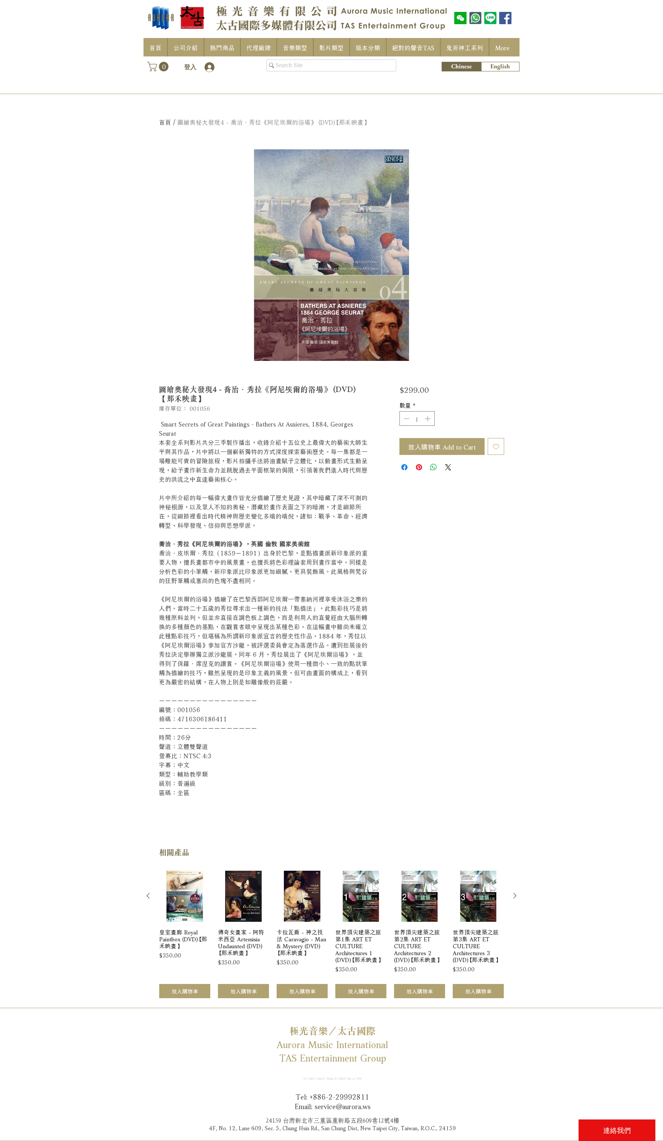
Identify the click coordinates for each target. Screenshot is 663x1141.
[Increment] (428, 419)
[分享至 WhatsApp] (433, 467)
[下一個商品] (515, 895)
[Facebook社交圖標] (505, 18)
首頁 (165, 121)
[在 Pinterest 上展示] (419, 467)
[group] (331, 934)
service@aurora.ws (343, 1105)
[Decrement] (406, 419)
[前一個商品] (148, 895)
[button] (159, 66)
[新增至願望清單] (496, 446)
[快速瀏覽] (184, 896)
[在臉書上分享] (404, 467)
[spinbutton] (417, 419)
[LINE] (490, 18)
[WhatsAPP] (475, 18)
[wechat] (460, 18)
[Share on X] (448, 467)
